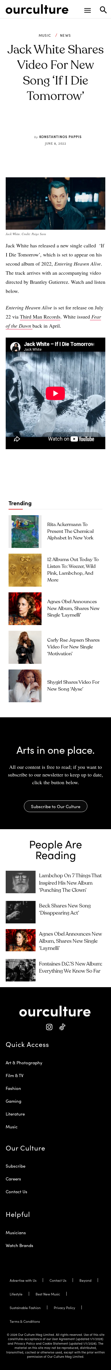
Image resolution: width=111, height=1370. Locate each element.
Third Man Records (40, 316)
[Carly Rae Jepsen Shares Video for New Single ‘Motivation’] (25, 647)
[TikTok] (61, 1027)
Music (45, 35)
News (65, 35)
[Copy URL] (77, 123)
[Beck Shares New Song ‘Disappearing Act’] (21, 912)
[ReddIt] (64, 123)
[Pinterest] (51, 123)
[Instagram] (49, 1027)
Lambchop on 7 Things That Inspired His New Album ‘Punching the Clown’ (70, 883)
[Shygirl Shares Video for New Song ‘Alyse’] (25, 686)
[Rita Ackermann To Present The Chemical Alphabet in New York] (25, 531)
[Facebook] (38, 123)
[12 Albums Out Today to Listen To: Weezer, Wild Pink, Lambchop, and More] (25, 570)
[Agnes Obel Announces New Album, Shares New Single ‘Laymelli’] (25, 608)
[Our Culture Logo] (37, 9)
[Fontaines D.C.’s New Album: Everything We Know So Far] (21, 970)
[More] (91, 123)
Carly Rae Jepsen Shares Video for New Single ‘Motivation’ (73, 647)
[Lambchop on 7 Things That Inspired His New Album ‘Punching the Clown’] (21, 882)
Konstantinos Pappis (60, 136)
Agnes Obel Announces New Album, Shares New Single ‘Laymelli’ (73, 608)
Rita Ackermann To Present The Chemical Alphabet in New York (70, 531)
